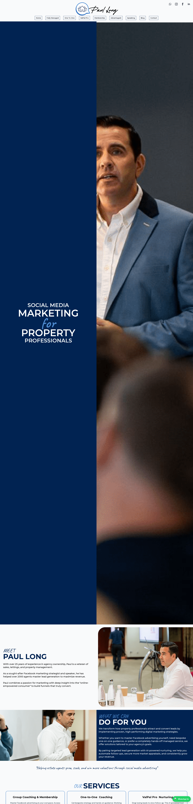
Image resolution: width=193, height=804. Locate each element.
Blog (143, 18)
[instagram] (176, 4)
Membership (99, 18)
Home (38, 18)
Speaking (131, 18)
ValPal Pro (84, 18)
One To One (69, 18)
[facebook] (182, 4)
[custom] (170, 4)
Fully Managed (53, 18)
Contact (153, 18)
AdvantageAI (116, 18)
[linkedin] (188, 4)
